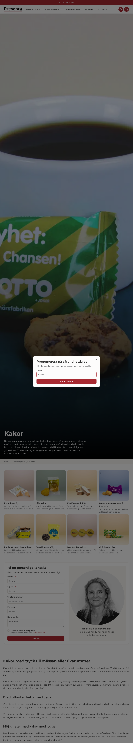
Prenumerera (66, 381)
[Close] (96, 359)
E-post (39, 370)
